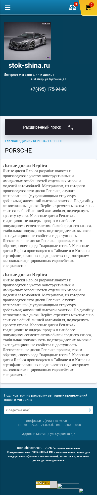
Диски (25, 141)
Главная (11, 141)
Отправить (90, 410)
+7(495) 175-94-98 (48, 89)
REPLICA (39, 141)
